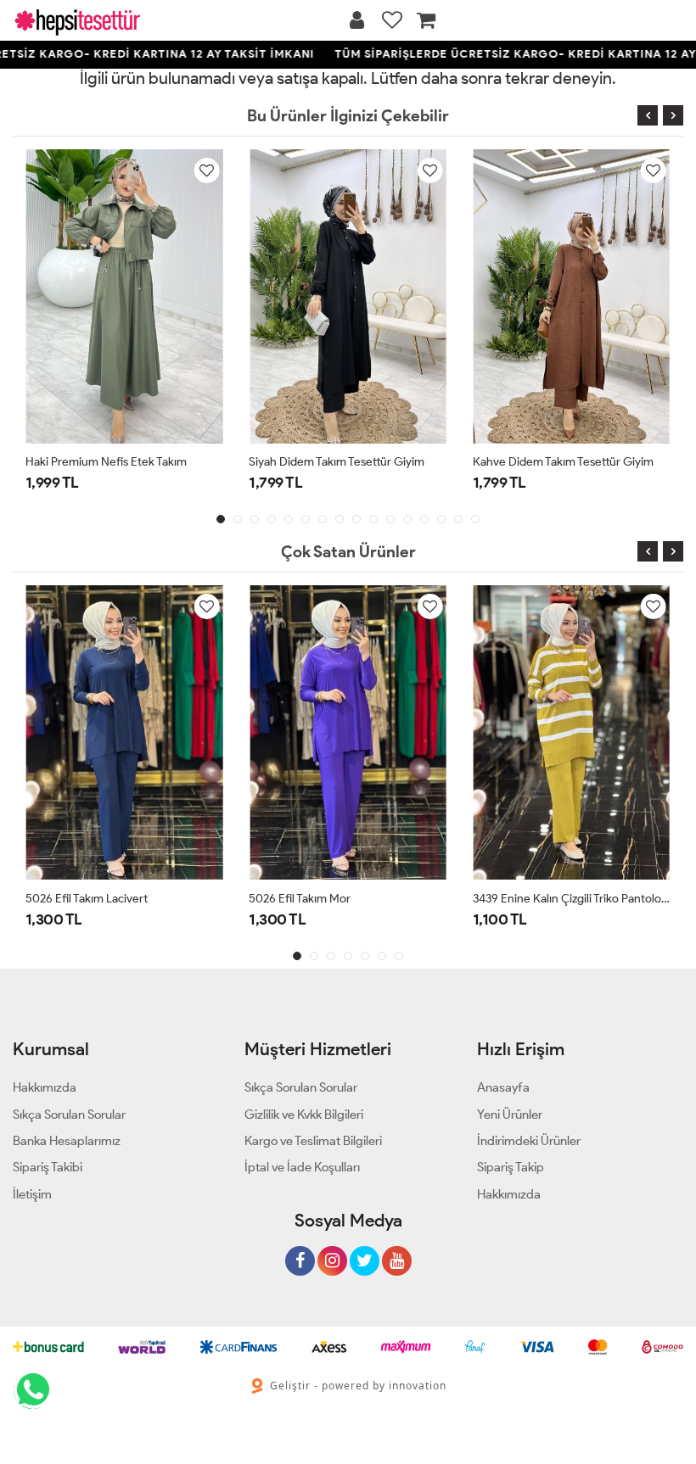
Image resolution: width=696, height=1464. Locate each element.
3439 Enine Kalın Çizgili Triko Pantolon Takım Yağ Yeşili (572, 898)
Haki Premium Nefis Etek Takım (106, 462)
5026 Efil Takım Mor (300, 898)
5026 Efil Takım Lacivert (86, 898)
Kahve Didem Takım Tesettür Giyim (563, 462)
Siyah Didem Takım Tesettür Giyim (336, 462)
